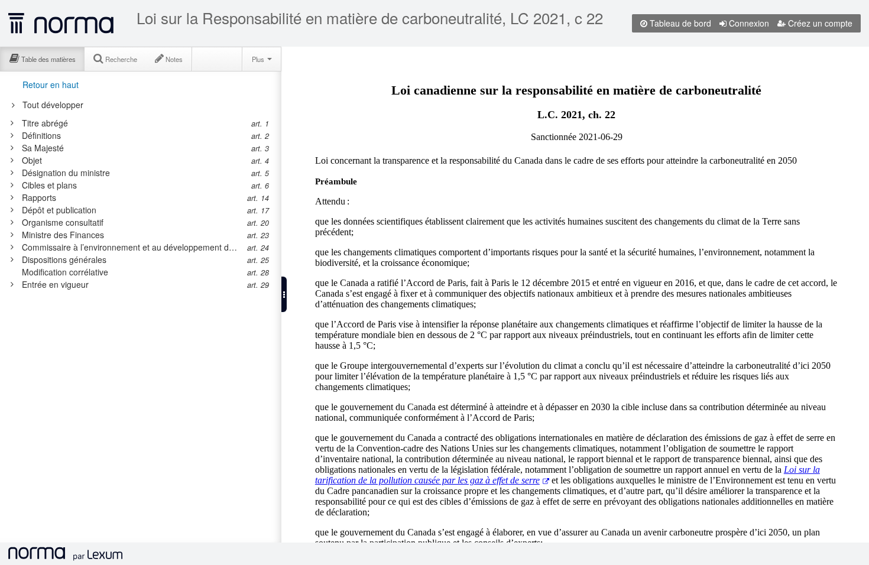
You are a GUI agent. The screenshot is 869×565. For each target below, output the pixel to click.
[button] (284, 294)
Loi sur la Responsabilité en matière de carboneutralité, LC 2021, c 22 (370, 17)
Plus (259, 59)
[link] (132, 123)
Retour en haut (50, 84)
